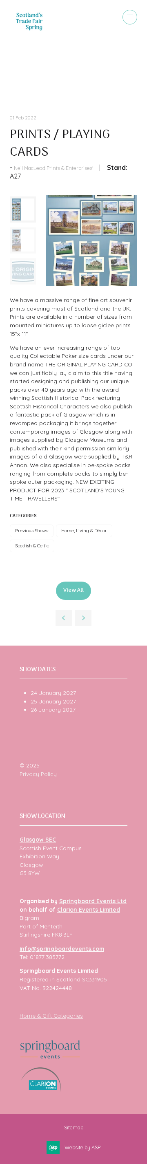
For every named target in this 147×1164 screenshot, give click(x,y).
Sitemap (73, 1127)
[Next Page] (83, 618)
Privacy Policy (38, 773)
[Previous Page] (64, 618)
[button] (129, 17)
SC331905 (94, 979)
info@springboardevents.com (62, 948)
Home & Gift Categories (51, 1015)
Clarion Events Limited (88, 909)
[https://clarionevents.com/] (41, 1089)
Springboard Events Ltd (93, 900)
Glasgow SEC (38, 839)
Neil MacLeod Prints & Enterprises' (53, 168)
